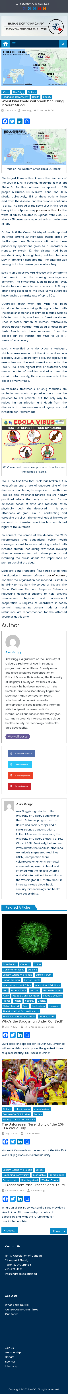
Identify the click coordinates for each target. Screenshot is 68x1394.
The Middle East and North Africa (21, 1011)
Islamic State (18, 990)
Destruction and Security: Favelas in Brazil (12, 1230)
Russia (17, 1000)
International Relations (47, 985)
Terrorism (54, 1006)
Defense (32, 969)
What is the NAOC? (17, 1305)
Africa (6, 92)
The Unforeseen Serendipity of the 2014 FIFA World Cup (33, 1126)
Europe (40, 1169)
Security (29, 1000)
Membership (13, 1352)
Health (35, 96)
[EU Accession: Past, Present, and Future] (34, 1163)
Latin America (22, 1109)
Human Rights (32, 980)
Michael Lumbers (52, 990)
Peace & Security (52, 995)
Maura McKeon (42, 1109)
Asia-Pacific (10, 964)
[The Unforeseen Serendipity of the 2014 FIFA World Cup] (34, 1082)
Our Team (11, 1314)
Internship (11, 1366)
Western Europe (50, 1180)
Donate (10, 1357)
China (37, 964)
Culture (32, 92)
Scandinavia (10, 1180)
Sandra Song (57, 1175)
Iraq (5, 990)
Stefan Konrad (11, 1006)
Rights (6, 1000)
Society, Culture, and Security (19, 1119)
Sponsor (10, 1361)
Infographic (39, 1175)
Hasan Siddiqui (11, 980)
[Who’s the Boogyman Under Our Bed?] (34, 937)
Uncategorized (47, 1016)
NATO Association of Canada (40, 1026)
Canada (25, 964)
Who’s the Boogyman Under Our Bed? (32, 1021)
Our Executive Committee (21, 1309)
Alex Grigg (18, 92)
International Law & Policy (17, 985)
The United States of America (19, 1016)
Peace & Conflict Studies (26, 995)
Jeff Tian (34, 990)
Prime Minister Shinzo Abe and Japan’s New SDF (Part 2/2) (60, 1231)
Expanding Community (15, 96)
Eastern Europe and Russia (17, 974)
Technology (38, 1006)
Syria (25, 1006)
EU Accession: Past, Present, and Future (33, 1185)
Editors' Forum (43, 974)
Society (47, 96)
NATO (6, 995)
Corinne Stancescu (13, 969)
